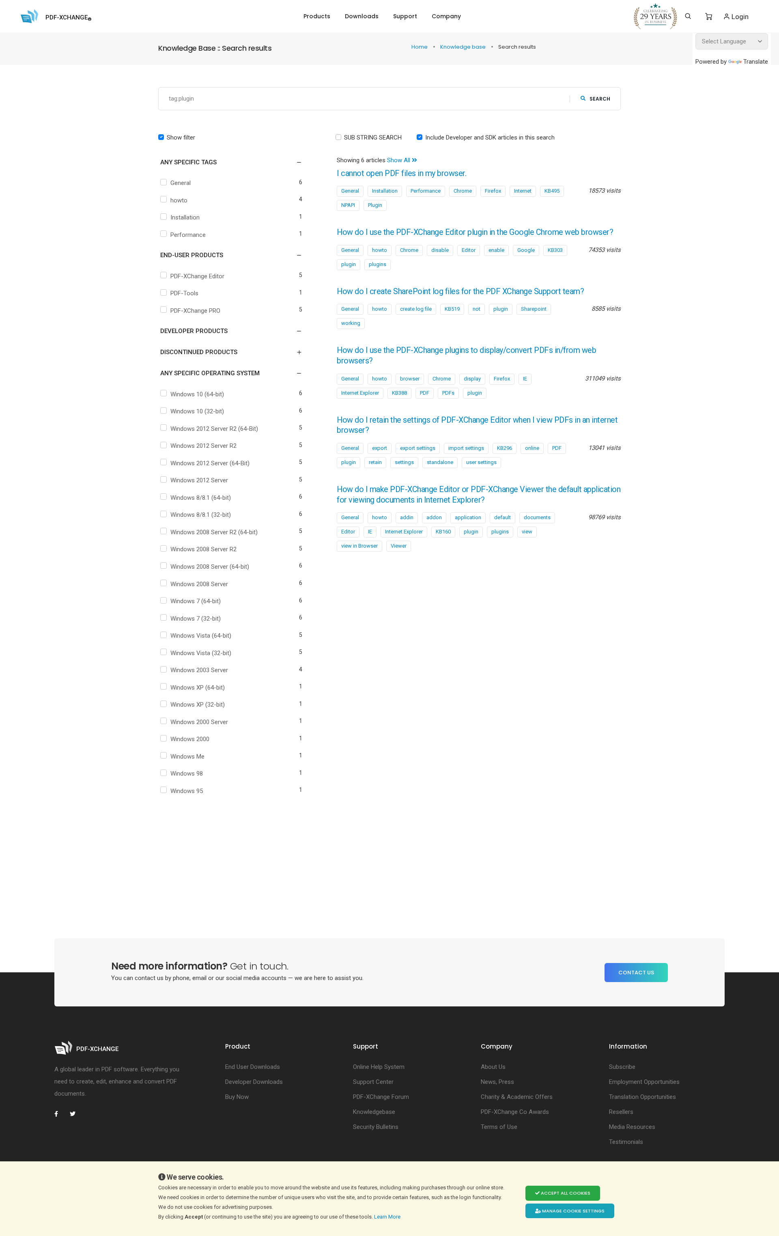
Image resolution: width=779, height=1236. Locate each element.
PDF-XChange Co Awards (515, 1112)
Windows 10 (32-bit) (197, 411)
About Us (493, 1066)
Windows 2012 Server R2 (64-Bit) (214, 428)
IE (525, 379)
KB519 (452, 309)
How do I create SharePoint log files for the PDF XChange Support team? (460, 291)
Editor (469, 250)
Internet (523, 191)
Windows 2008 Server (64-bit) (209, 566)
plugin (348, 264)
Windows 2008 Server (199, 584)
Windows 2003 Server (199, 670)
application (468, 517)
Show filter (181, 137)
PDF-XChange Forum (381, 1097)
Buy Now (237, 1097)
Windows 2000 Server (199, 722)
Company (446, 16)
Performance (188, 235)
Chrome (463, 191)
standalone (440, 462)
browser (410, 379)
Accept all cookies (565, 1193)
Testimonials (626, 1142)
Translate (755, 61)
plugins (377, 264)
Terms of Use (499, 1127)
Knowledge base (463, 47)
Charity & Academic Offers (517, 1097)
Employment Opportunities (644, 1082)
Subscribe (622, 1066)
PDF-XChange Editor (197, 276)
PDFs (448, 393)
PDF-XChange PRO (195, 310)
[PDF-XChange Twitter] (76, 1114)
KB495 (552, 191)
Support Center (373, 1082)
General (180, 183)
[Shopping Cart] (708, 17)
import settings (466, 448)
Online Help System (379, 1066)
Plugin (375, 205)
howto (178, 200)
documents (537, 517)
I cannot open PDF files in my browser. (401, 173)
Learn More (388, 1217)
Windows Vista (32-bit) (200, 653)
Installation (185, 217)
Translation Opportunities (642, 1097)
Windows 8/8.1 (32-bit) (200, 514)
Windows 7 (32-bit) (195, 618)
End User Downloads (252, 1066)
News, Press (497, 1082)
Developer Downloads (254, 1082)
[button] (226, 162)
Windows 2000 (189, 739)
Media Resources (632, 1127)
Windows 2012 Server (199, 480)
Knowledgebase (374, 1112)
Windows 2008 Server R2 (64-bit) (214, 532)
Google (526, 250)
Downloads (362, 16)
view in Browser (359, 546)
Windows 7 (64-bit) (195, 601)
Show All (399, 160)
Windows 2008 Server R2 (203, 549)
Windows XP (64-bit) (197, 687)
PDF (424, 393)
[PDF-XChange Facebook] (60, 1114)
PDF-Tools (184, 293)
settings (404, 462)
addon (434, 517)
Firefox (493, 191)
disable (440, 250)
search (600, 98)
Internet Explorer (360, 393)
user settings (481, 462)
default (502, 517)
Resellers (621, 1112)
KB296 (504, 448)
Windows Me (187, 756)
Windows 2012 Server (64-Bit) (210, 463)
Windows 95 (186, 791)
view (527, 532)
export (379, 448)
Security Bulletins (375, 1127)
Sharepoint (534, 309)
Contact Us (636, 972)
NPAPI (348, 205)
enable (496, 250)
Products (316, 16)
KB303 (555, 250)
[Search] (687, 16)
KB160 (443, 532)
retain (375, 462)
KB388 (399, 393)
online (532, 448)
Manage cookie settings (573, 1211)
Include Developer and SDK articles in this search (490, 137)
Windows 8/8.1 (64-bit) (200, 497)
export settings (417, 448)
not (476, 309)
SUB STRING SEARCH (373, 137)
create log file (416, 309)
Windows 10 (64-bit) (197, 394)
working (350, 323)
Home (420, 47)
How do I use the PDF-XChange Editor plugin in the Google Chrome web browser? (475, 232)
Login (739, 17)
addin (406, 517)
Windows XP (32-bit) (197, 704)
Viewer (399, 546)
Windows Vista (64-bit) (200, 635)
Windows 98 (186, 773)
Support (405, 16)
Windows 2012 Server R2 (203, 445)
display (472, 379)
